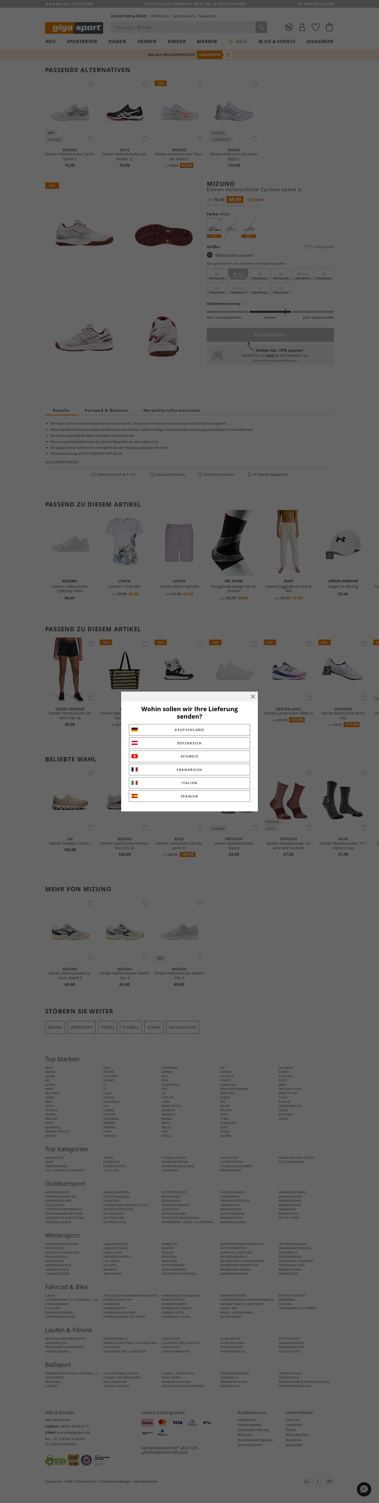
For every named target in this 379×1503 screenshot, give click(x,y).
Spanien (190, 796)
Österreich (189, 743)
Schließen (253, 696)
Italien (189, 782)
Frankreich (189, 769)
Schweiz (190, 756)
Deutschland (189, 729)
